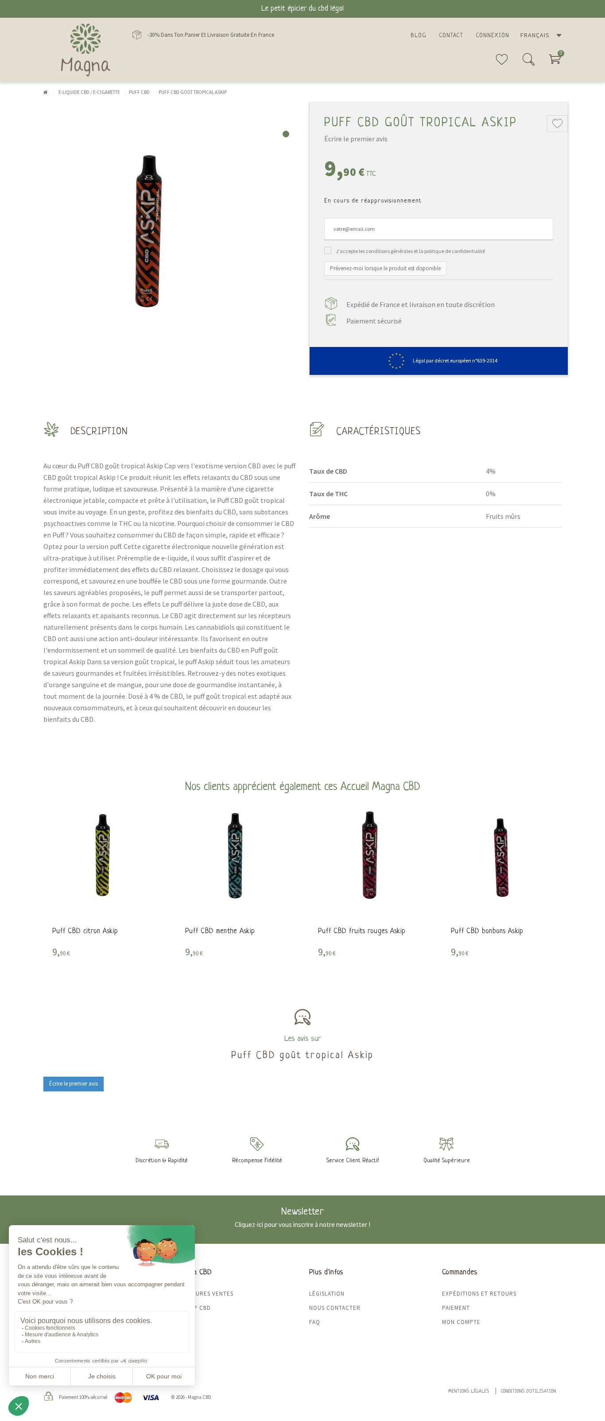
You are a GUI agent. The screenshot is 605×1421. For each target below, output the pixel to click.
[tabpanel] (169, 225)
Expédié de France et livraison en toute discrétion (420, 304)
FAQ (314, 1322)
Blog (419, 35)
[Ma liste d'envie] (501, 63)
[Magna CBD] (85, 49)
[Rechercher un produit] (528, 63)
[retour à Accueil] (45, 92)
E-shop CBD (193, 1308)
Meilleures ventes (204, 1293)
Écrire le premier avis (356, 138)
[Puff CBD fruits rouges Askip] (369, 853)
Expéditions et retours (479, 1293)
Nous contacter (335, 1308)
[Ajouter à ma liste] (557, 123)
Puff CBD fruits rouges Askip (361, 931)
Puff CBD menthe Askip (220, 931)
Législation (327, 1293)
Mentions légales (468, 1391)
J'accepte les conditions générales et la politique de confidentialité (410, 251)
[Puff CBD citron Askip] (103, 853)
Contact (451, 35)
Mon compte (461, 1322)
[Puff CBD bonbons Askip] (502, 853)
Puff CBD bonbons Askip (487, 931)
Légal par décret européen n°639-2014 (455, 360)
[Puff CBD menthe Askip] (236, 853)
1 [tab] (286, 134)
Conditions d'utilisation (528, 1391)
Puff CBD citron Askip (85, 931)
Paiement (456, 1308)
